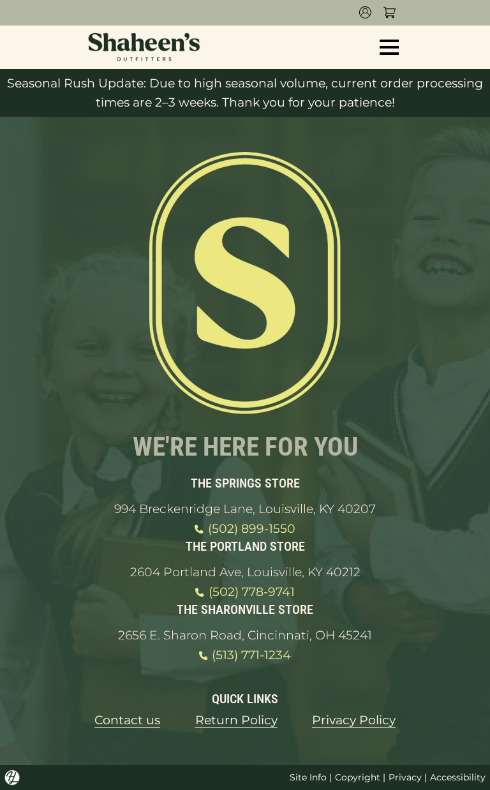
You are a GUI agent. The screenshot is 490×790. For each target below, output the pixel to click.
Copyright (357, 777)
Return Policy (236, 720)
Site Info (308, 777)
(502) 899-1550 (251, 528)
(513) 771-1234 (251, 655)
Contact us (127, 720)
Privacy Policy (354, 720)
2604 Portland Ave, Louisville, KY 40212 (245, 572)
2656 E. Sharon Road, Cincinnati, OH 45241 (245, 635)
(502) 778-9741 (252, 592)
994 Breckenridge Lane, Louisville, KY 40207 (245, 509)
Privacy (405, 777)
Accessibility (458, 777)
